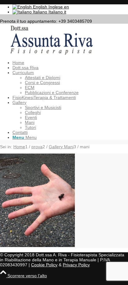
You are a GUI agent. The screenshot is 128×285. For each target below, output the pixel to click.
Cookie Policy (44, 264)
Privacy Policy (76, 264)
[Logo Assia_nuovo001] (46, 53)
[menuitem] (70, 62)
